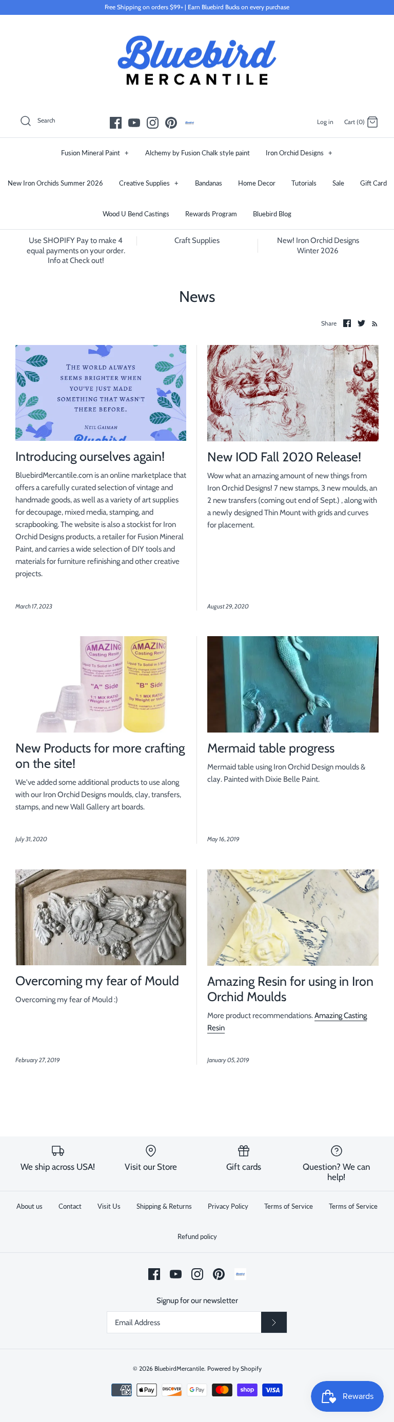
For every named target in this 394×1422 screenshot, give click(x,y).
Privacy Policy (228, 1206)
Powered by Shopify (234, 1368)
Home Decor (256, 183)
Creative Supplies (149, 183)
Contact (70, 1206)
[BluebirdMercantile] (197, 60)
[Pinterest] (171, 123)
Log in (325, 122)
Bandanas (208, 183)
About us (29, 1206)
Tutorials (304, 183)
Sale (338, 183)
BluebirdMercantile (179, 1368)
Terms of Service (288, 1206)
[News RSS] (373, 323)
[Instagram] (153, 123)
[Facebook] (116, 123)
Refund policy (197, 1236)
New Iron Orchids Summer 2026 (55, 183)
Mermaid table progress (270, 748)
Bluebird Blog (272, 214)
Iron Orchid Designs (299, 153)
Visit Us (109, 1206)
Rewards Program (211, 214)
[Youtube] (134, 123)
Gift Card (373, 183)
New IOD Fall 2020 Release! (284, 456)
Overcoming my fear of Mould (97, 980)
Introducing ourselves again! (90, 456)
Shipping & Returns (164, 1206)
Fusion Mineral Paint (95, 153)
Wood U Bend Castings (136, 214)
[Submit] (274, 1322)
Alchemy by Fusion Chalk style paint (197, 153)
